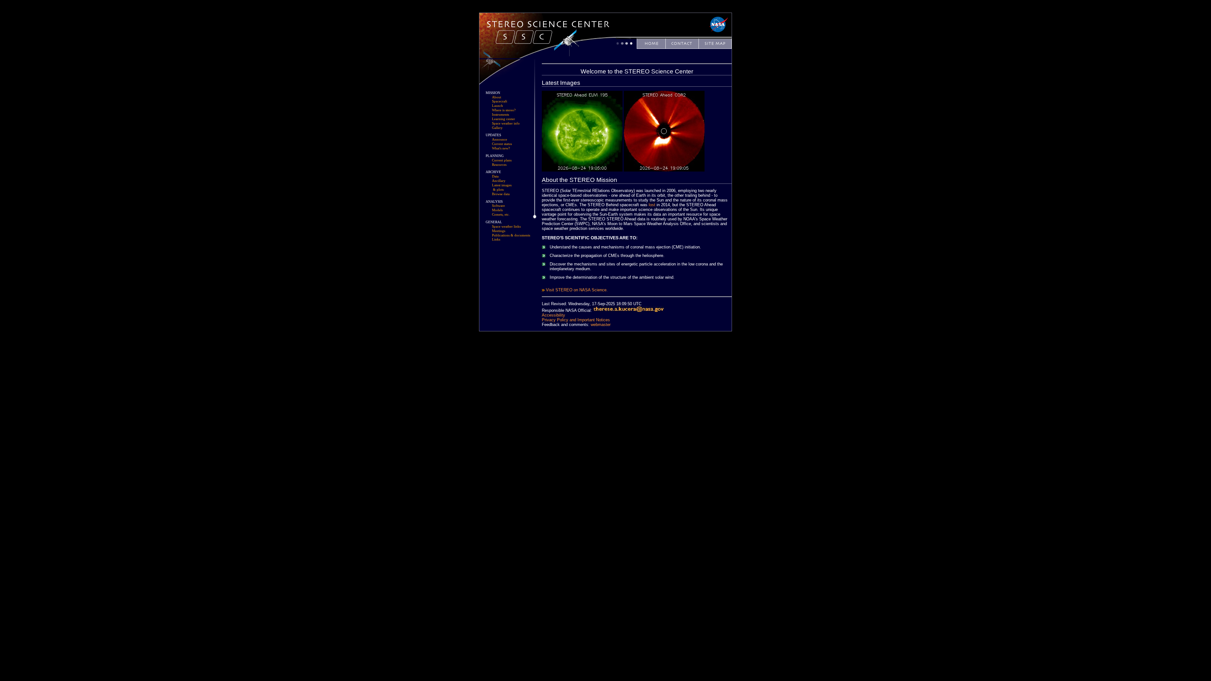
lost (652, 204)
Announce (499, 139)
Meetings (498, 231)
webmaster (601, 324)
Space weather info (506, 123)
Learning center (503, 119)
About (496, 97)
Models (497, 210)
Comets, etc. (501, 214)
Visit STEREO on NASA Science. (577, 290)
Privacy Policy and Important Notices (576, 319)
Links (496, 239)
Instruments (500, 114)
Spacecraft (499, 101)
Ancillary (499, 181)
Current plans (502, 160)
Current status (502, 144)
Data (495, 176)
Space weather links (506, 226)
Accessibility (553, 315)
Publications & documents (511, 235)
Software (498, 205)
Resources (499, 164)
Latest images (502, 185)
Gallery (497, 128)
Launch (497, 106)
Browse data (501, 194)
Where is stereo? (504, 110)
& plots (498, 189)
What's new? (501, 148)
